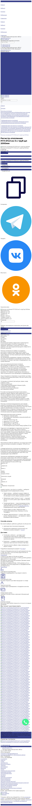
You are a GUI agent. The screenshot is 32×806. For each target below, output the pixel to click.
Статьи (2, 82)
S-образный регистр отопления (9, 57)
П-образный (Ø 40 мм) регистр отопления (12, 127)
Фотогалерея (4, 87)
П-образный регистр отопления (9, 55)
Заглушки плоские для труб (8, 66)
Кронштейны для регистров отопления (11, 72)
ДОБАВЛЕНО (4, 153)
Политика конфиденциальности (9, 753)
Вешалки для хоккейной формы (9, 68)
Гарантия (3, 86)
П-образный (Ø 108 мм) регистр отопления (17, 129)
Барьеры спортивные (6, 71)
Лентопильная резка (6, 78)
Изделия (3, 776)
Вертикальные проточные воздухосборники (12, 63)
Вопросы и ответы (5, 84)
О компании (4, 759)
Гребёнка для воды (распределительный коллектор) (15, 67)
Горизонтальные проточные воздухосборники (13, 62)
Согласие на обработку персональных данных (13, 755)
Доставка (22, 548)
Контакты (3, 774)
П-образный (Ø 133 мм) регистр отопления (16, 130)
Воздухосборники (5, 61)
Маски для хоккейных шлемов (9, 70)
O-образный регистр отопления (9, 58)
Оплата (22, 530)
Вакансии (3, 88)
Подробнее (4, 555)
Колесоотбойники (5, 65)
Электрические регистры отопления (10, 59)
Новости (3, 80)
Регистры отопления (6, 54)
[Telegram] (4, 794)
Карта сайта (4, 792)
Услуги (2, 769)
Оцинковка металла (6, 76)
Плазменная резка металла (8, 75)
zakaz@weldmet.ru (6, 38)
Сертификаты (4, 83)
